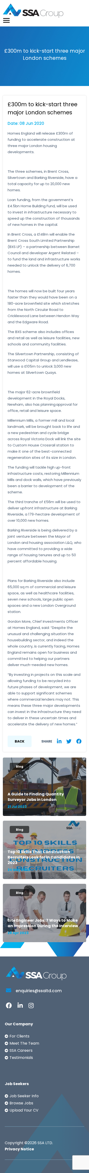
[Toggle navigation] (6, 20)
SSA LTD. (45, 1143)
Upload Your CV (23, 1110)
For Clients (19, 1036)
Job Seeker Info (24, 1096)
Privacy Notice (19, 1149)
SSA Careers (21, 1050)
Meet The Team (24, 1043)
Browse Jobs (21, 1103)
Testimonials (21, 1057)
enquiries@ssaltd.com (38, 991)
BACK (19, 741)
